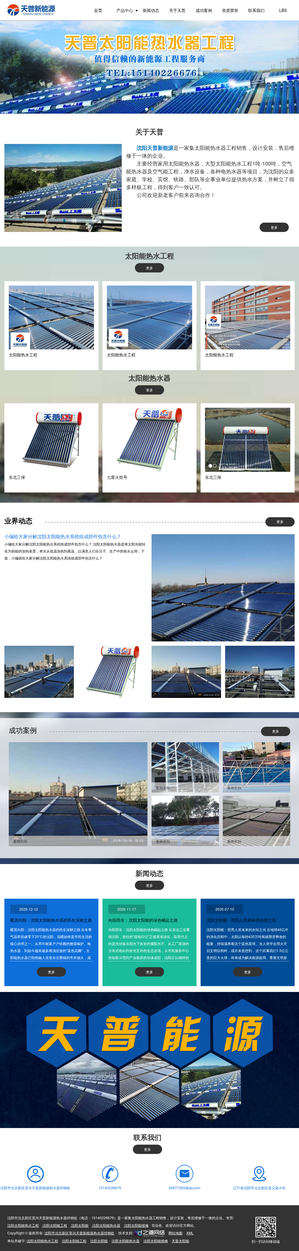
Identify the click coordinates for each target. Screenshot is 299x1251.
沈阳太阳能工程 (55, 1225)
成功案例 (204, 10)
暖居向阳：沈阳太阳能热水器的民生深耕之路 (51, 920)
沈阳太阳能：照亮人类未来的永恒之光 (241, 920)
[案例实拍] (78, 793)
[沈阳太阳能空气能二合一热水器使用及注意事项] (39, 672)
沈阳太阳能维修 (136, 1225)
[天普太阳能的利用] (186, 672)
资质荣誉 (230, 10)
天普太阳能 (180, 1240)
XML (190, 1232)
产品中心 (125, 10)
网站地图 (175, 1232)
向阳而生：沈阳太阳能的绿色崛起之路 (143, 920)
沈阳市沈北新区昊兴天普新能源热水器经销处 (79, 1232)
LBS (283, 10)
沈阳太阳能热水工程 (23, 1225)
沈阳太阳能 (79, 1225)
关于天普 (177, 10)
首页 (98, 10)
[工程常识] (260, 672)
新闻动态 (151, 10)
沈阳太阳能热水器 (106, 1225)
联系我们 (256, 10)
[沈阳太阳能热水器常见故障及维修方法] (112, 672)
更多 (274, 227)
